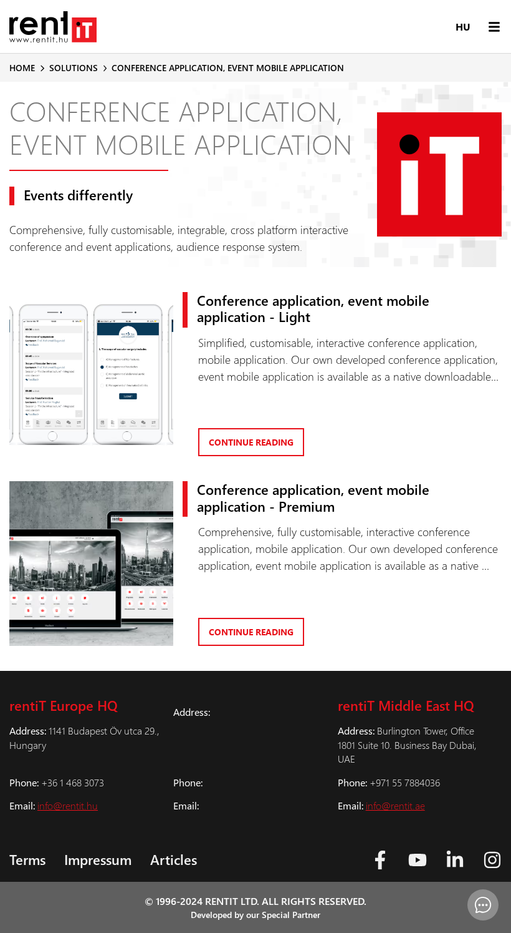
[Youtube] (417, 860)
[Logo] (53, 26)
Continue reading (251, 442)
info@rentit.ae (395, 805)
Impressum (97, 859)
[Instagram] (492, 860)
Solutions (73, 68)
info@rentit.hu (67, 805)
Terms (27, 859)
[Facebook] (380, 860)
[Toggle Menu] (494, 26)
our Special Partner (283, 915)
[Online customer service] (483, 905)
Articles (173, 859)
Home (22, 68)
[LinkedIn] (455, 860)
